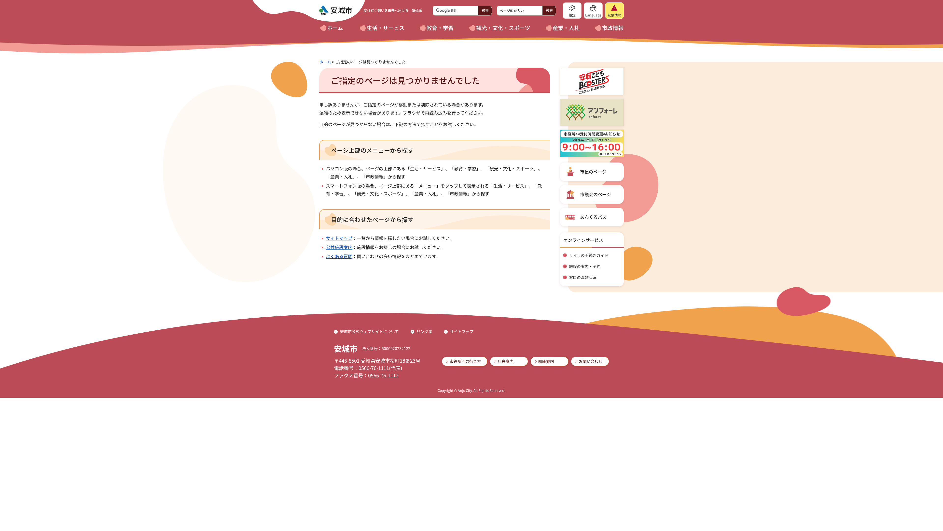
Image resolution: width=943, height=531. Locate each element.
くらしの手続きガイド (588, 255)
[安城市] (336, 10)
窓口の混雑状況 (582, 277)
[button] (572, 10)
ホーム (325, 62)
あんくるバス (593, 217)
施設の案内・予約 (584, 266)
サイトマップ (339, 238)
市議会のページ (595, 194)
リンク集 (424, 331)
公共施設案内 (339, 247)
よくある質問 (339, 256)
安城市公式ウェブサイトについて (369, 331)
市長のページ (593, 171)
